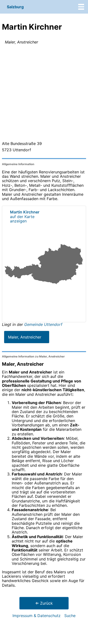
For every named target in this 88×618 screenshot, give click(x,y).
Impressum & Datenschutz (36, 615)
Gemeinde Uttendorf (43, 324)
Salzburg (15, 6)
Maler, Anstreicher (24, 337)
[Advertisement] (44, 93)
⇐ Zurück (44, 603)
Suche (70, 615)
